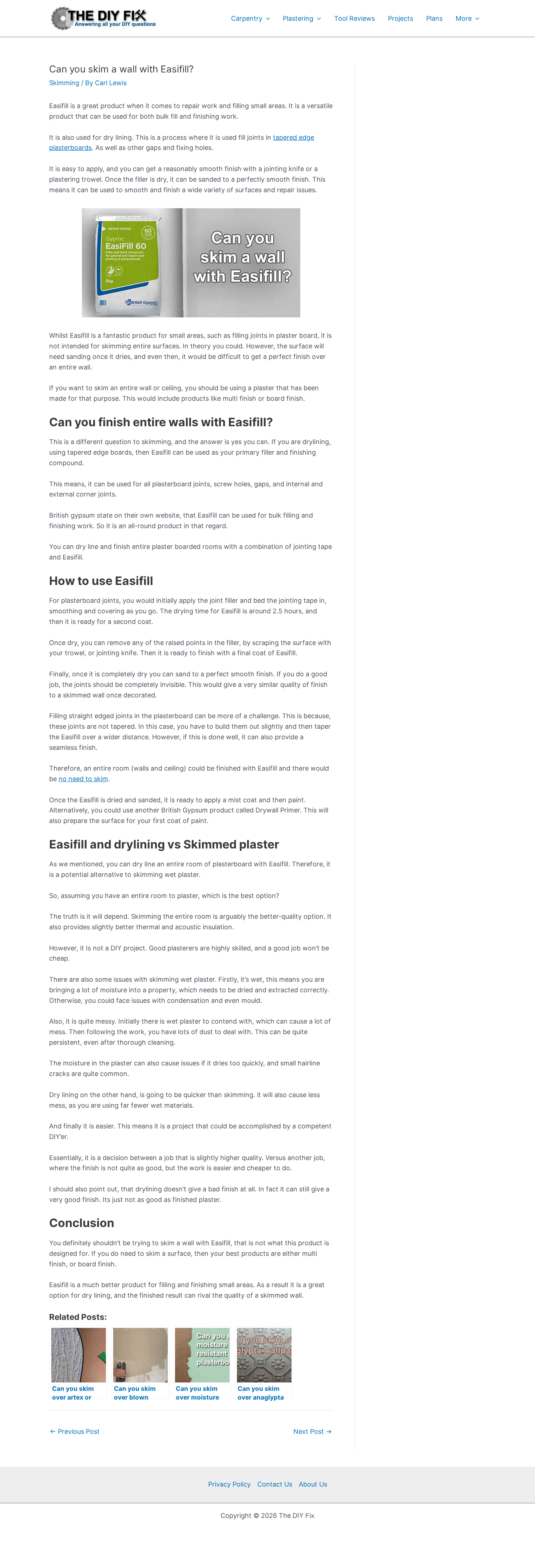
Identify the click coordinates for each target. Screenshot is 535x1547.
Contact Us (274, 1484)
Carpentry (246, 18)
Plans (434, 18)
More (464, 18)
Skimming (64, 83)
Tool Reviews (354, 18)
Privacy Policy (229, 1484)
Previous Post (75, 1431)
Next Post (312, 1431)
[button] (266, 18)
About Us (313, 1484)
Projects (400, 18)
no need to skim (83, 779)
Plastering (298, 18)
